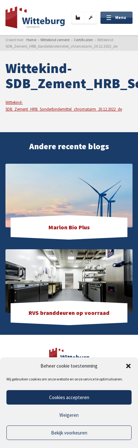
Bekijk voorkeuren (69, 433)
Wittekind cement (55, 39)
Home (31, 39)
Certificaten (83, 39)
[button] (128, 366)
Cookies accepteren (69, 397)
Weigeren (69, 415)
